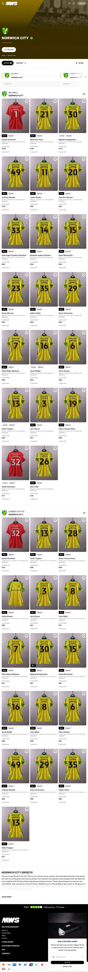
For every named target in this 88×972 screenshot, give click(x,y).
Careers (4, 938)
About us (5, 930)
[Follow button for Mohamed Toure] (55, 101)
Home (3, 55)
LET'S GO (67, 962)
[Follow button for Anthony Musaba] (26, 159)
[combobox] (68, 957)
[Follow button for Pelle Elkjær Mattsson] (26, 332)
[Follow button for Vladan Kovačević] (26, 101)
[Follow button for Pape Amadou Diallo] (83, 390)
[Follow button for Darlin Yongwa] (26, 390)
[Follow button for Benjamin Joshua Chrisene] (55, 216)
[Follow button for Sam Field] (55, 448)
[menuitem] (3, 3)
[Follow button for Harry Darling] (83, 332)
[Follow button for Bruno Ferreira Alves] (83, 520)
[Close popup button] (83, 916)
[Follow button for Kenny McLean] (26, 274)
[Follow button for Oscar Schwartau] (83, 274)
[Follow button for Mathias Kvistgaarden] (83, 101)
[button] (82, 957)
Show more (7, 897)
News (4, 935)
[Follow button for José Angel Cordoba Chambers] (26, 216)
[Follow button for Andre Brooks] (55, 159)
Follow (10, 49)
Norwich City (12, 55)
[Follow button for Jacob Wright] (55, 332)
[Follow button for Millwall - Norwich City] (84, 94)
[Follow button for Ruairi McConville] (83, 216)
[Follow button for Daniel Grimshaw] (26, 448)
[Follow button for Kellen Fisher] (55, 274)
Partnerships (6, 933)
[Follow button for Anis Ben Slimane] (83, 159)
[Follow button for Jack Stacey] (55, 390)
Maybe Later (67, 966)
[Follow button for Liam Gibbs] (83, 578)
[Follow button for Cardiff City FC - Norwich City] (84, 513)
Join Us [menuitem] (81, 3)
